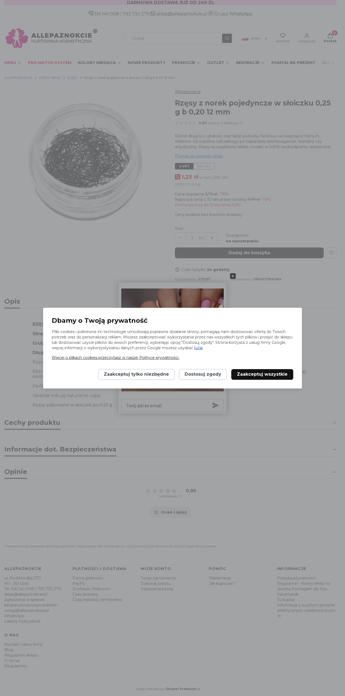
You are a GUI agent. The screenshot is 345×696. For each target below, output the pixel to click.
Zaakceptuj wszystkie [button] (262, 374)
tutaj (198, 347)
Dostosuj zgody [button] (203, 374)
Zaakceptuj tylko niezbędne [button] (136, 374)
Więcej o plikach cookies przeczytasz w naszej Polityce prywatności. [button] (115, 357)
